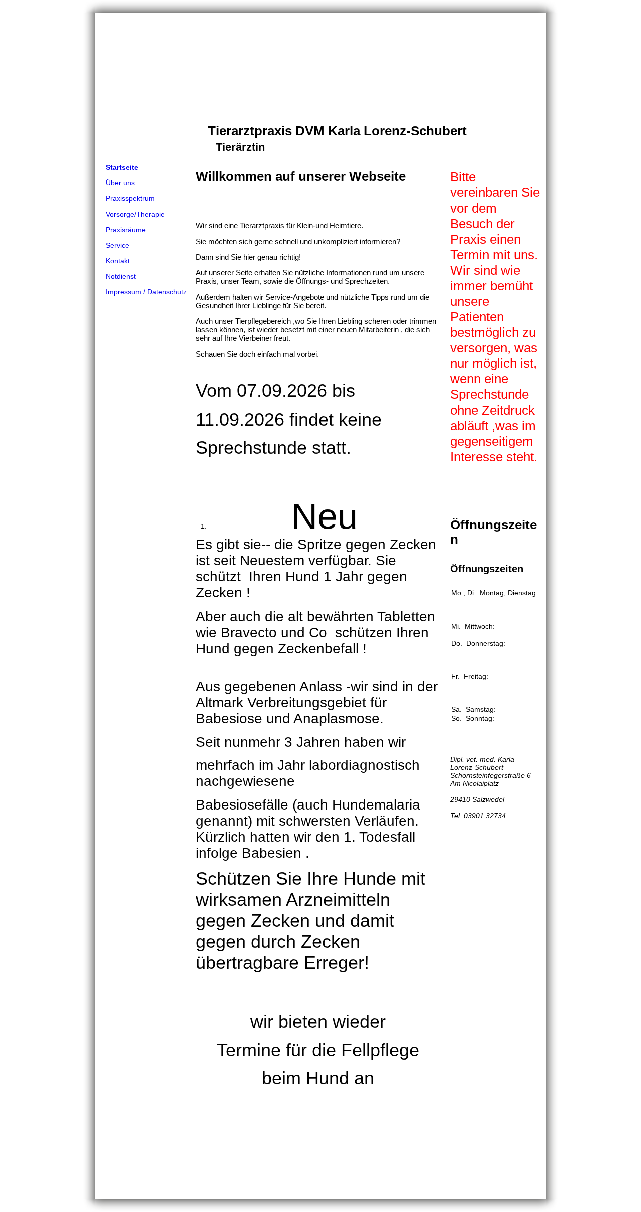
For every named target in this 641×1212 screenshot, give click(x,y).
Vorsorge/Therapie (135, 214)
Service (117, 245)
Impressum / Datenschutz (146, 292)
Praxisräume (126, 230)
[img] (320, 86)
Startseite (122, 167)
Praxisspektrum (130, 198)
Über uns (120, 183)
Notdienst (121, 276)
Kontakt (118, 261)
